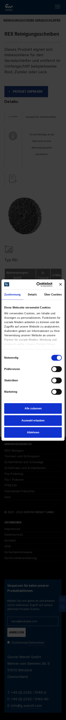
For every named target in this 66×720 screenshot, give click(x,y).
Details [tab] (32, 294)
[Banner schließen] (60, 284)
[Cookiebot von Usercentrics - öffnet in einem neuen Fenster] (38, 284)
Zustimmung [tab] (12, 294)
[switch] (56, 369)
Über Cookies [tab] (53, 294)
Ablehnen (33, 432)
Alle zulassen (33, 408)
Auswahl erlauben (33, 420)
